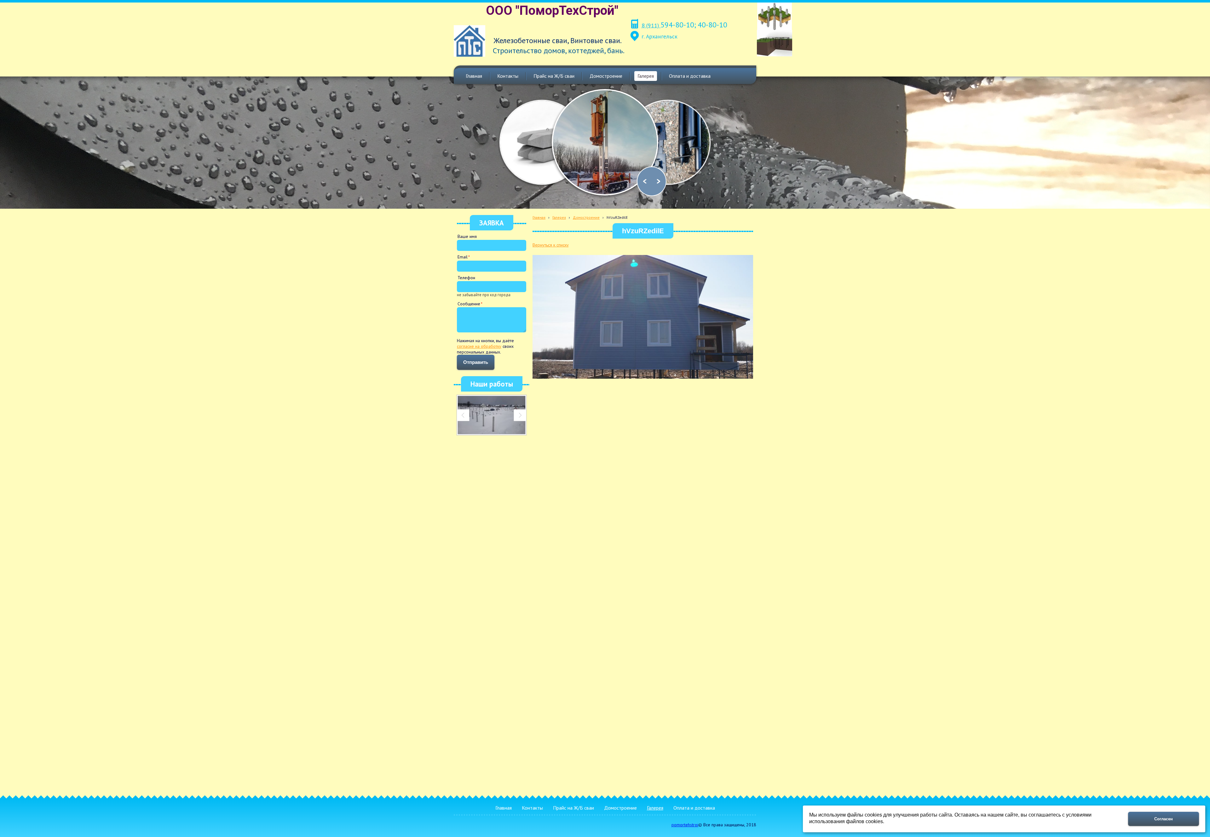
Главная (539, 217)
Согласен (1163, 819)
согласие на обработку (479, 346)
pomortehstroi (684, 825)
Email (463, 257)
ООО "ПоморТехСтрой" (552, 10)
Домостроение (586, 217)
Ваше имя (467, 236)
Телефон (466, 277)
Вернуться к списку (551, 245)
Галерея (559, 217)
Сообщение (469, 304)
